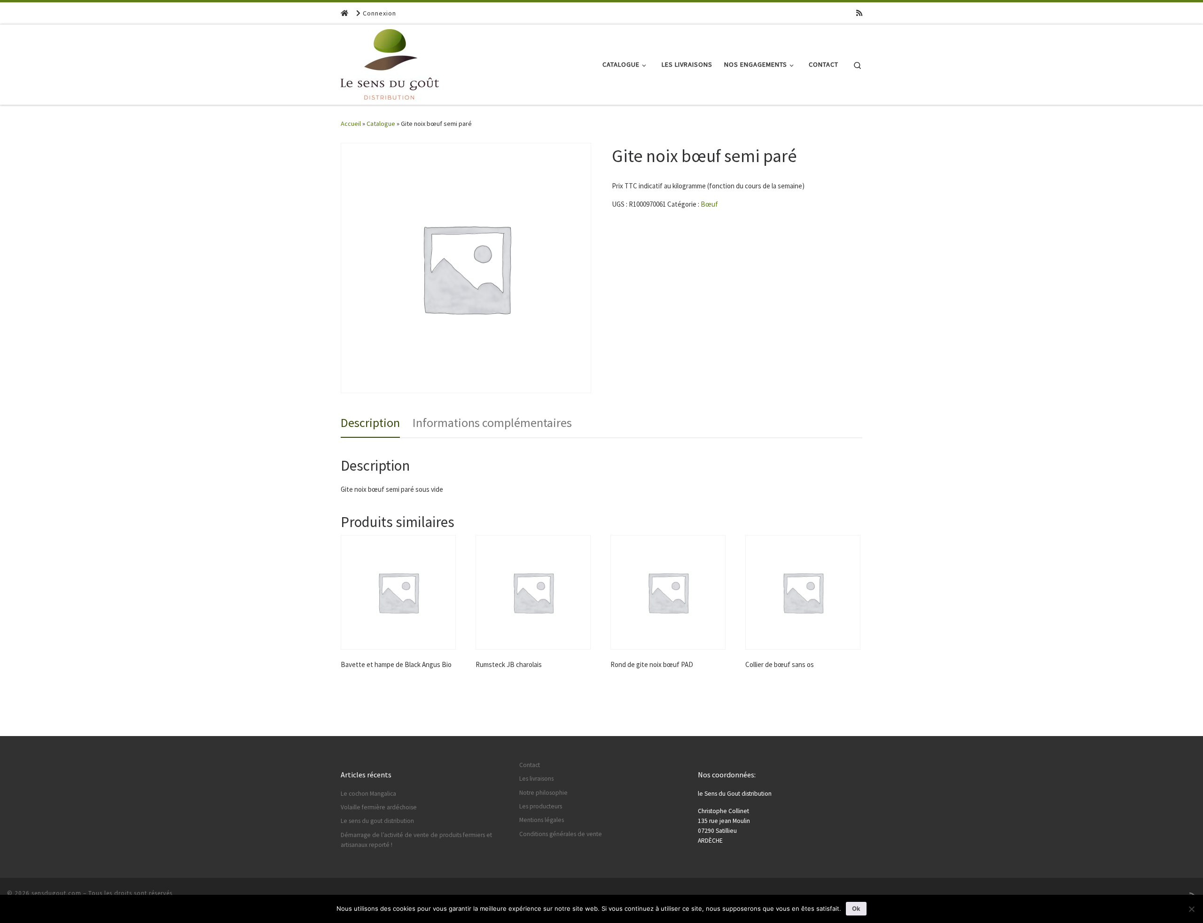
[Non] (1191, 909)
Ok (856, 908)
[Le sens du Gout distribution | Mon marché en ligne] (390, 62)
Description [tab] (370, 422)
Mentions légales (541, 820)
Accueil (351, 123)
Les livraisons (536, 779)
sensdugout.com (56, 893)
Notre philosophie (543, 793)
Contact (529, 765)
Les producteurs (540, 806)
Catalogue (381, 123)
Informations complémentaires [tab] (492, 422)
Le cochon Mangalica (368, 794)
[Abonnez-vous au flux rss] (859, 13)
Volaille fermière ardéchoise (379, 807)
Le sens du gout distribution (377, 821)
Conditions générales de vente (560, 834)
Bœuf (709, 204)
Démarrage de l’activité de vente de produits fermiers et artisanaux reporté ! (416, 840)
